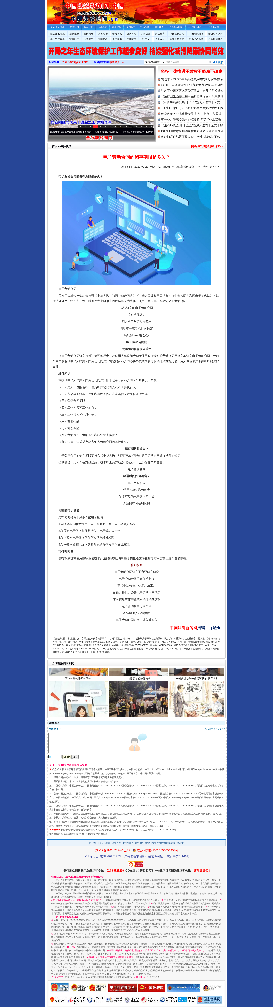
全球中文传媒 (78, 11)
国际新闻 (103, 39)
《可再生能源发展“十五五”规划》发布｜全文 (190, 102)
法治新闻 (88, 39)
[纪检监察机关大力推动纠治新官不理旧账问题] (136, 54)
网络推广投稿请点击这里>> (207, 146)
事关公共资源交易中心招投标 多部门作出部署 (191, 119)
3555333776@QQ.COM (75, 62)
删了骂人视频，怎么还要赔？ (78, 670)
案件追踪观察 (57, 39)
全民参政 (117, 33)
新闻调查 (146, 33)
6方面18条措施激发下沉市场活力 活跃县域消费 (192, 85)
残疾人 (146, 39)
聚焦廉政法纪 (57, 33)
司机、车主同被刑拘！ (138, 670)
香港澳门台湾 (196, 39)
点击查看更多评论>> (214, 729)
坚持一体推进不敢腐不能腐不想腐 (191, 71)
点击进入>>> (117, 62)
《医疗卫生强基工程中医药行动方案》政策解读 (192, 96)
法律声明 (116, 843)
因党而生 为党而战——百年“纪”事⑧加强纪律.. (91, 131)
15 (150, 126)
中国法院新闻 (196, 33)
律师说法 (66, 146)
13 (140, 126)
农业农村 (160, 39)
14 (145, 126)
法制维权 (74, 33)
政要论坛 (103, 33)
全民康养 (117, 39)
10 (125, 126)
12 (135, 126)
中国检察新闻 (177, 33)
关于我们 (93, 843)
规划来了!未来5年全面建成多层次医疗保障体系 (192, 79)
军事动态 (74, 39)
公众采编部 (104, 843)
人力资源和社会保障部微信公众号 (176, 166)
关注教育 (160, 33)
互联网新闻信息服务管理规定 (106, 777)
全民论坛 (88, 33)
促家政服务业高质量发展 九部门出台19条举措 (191, 113)
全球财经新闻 (177, 39)
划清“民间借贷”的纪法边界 (197, 670)
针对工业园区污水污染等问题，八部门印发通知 (192, 90)
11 (130, 126)
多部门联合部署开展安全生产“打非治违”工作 (190, 136)
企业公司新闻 (215, 33)
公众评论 (131, 33)
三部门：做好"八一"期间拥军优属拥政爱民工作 (192, 108)
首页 (54, 146)
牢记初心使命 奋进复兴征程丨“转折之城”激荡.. (143, 131)
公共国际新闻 (215, 39)
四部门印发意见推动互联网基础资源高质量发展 (192, 131)
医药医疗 (131, 39)
